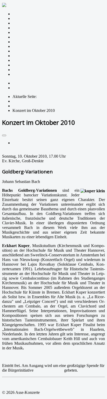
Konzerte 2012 (24, 60)
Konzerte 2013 (24, 55)
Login (17, 88)
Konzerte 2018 (24, 32)
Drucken (19, 143)
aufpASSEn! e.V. (49, 370)
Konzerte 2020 (24, 23)
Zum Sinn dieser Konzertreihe (37, 18)
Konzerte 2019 (24, 28)
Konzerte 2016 (24, 42)
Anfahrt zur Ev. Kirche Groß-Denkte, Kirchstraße (46, 357)
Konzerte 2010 (24, 69)
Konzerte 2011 (24, 65)
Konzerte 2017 (24, 37)
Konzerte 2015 (24, 46)
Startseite (19, 14)
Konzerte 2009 (24, 74)
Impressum (21, 83)
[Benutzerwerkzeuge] (4, 135)
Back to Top (12, 383)
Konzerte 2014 (24, 51)
